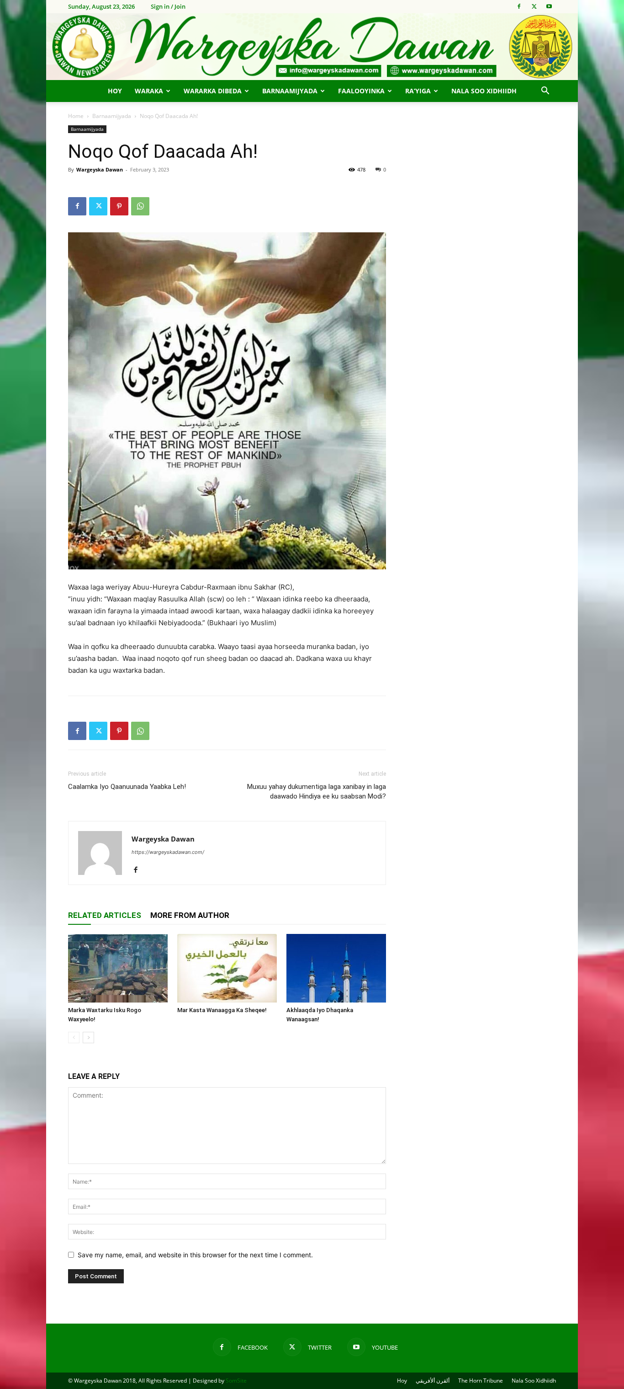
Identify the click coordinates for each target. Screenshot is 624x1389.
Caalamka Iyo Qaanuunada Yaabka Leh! (127, 787)
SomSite (236, 1380)
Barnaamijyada (289, 90)
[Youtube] (549, 6)
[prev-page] (73, 1037)
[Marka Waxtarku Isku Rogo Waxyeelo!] (118, 968)
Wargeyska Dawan (99, 169)
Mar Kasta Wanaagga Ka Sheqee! (222, 1010)
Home (76, 116)
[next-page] (88, 1037)
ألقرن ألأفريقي (432, 1380)
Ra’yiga (418, 90)
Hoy (115, 90)
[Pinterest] (119, 206)
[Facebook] (519, 6)
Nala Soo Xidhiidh (484, 90)
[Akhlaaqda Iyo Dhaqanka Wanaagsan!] (336, 968)
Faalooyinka (361, 90)
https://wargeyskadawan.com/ (168, 852)
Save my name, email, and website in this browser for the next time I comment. (195, 1255)
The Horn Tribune (480, 1380)
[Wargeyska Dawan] (312, 46)
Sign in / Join (168, 6)
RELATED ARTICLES (104, 915)
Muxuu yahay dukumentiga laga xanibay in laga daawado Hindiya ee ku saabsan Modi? (316, 791)
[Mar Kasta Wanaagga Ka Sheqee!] (227, 968)
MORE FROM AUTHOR (189, 915)
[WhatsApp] (140, 206)
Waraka (149, 90)
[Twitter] (534, 6)
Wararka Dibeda (213, 90)
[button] (545, 91)
